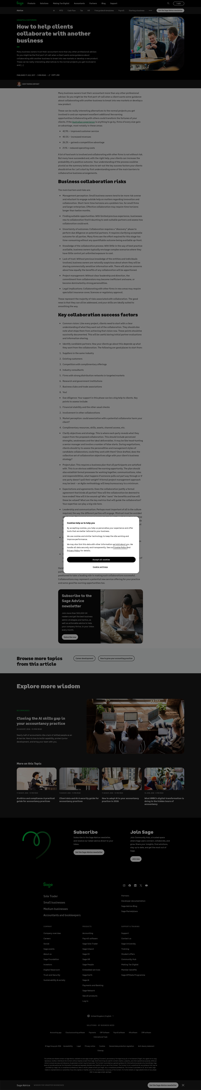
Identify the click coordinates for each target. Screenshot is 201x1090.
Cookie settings (100, 567)
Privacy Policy (73, 550)
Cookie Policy (120, 547)
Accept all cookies (101, 559)
